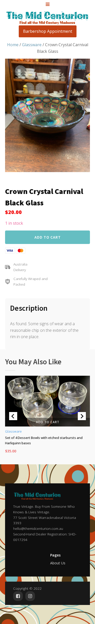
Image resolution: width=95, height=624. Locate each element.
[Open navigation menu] (48, 5)
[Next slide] (82, 416)
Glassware (32, 44)
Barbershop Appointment (47, 31)
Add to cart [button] (47, 422)
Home (12, 44)
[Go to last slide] (13, 416)
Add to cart (47, 237)
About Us (57, 563)
